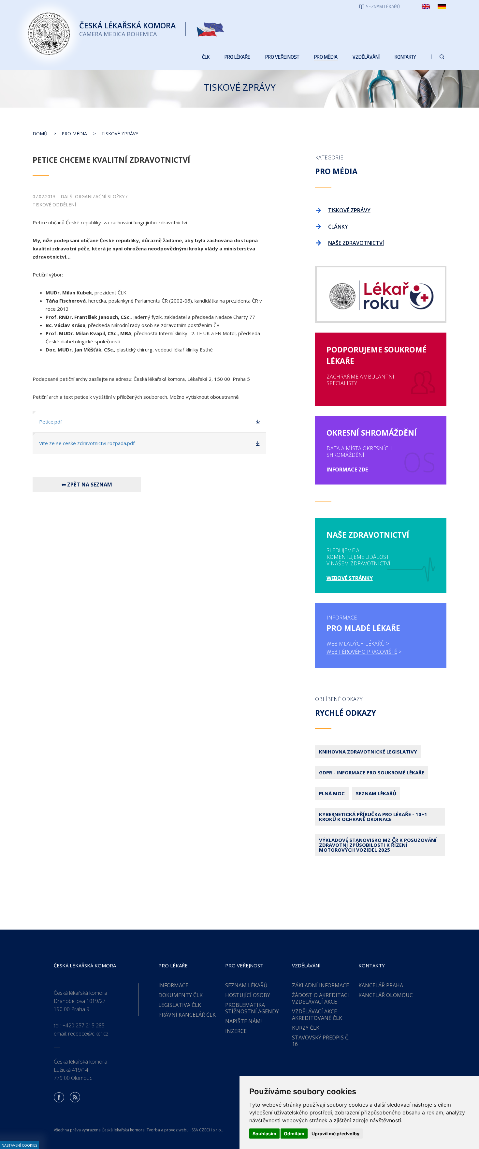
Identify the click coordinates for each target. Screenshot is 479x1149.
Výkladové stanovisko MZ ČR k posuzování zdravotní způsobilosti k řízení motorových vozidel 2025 (378, 845)
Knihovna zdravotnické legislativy (368, 751)
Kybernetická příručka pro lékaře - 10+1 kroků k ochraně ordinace (373, 816)
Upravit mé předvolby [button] (335, 1133)
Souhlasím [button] (264, 1133)
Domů (40, 133)
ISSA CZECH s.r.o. (206, 1130)
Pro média (74, 133)
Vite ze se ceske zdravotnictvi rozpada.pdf (87, 443)
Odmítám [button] (294, 1133)
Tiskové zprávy (119, 133)
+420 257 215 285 (84, 1025)
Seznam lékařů (376, 793)
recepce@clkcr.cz (88, 1033)
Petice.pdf (50, 421)
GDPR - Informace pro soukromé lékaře (371, 772)
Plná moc (332, 793)
